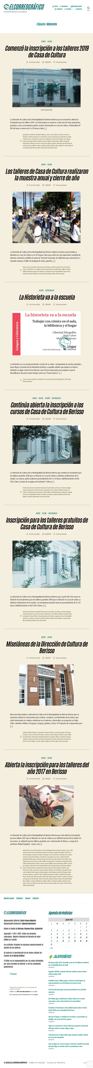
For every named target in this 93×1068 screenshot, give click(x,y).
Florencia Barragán (58, 863)
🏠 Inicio (55, 6)
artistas (25, 732)
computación (34, 139)
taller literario (33, 148)
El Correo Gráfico (35, 62)
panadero (49, 494)
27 (68, 941)
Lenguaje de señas (49, 271)
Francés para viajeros (46, 143)
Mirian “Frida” (38, 874)
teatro (45, 148)
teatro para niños (48, 883)
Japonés (64, 143)
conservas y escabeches (45, 139)
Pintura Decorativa (33, 739)
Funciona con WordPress (56, 1062)
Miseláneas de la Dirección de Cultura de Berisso (46, 647)
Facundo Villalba (48, 863)
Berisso (43, 41)
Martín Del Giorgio (62, 872)
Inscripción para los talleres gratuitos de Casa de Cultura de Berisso (46, 523)
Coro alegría (67, 139)
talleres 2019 (40, 148)
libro (63, 379)
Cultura (49, 41)
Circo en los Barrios (42, 137)
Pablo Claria (45, 876)
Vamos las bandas (63, 741)
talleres (43, 741)
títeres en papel (60, 274)
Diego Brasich (48, 269)
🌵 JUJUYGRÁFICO (59, 956)
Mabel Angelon (35, 872)
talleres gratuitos (31, 620)
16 (86, 934)
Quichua (53, 145)
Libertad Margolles (56, 379)
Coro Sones (57, 857)
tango (68, 881)
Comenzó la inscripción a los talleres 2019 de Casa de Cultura (46, 51)
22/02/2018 (48, 534)
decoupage (30, 141)
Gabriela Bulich (44, 866)
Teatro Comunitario (31, 883)
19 (63, 937)
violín (55, 148)
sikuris (31, 274)
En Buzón (47, 398)
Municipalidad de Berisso (34, 494)
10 (51, 934)
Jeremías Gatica (52, 868)
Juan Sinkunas (40, 271)
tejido (56, 741)
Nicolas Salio (30, 876)
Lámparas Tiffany (54, 737)
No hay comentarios (61, 62)
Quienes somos (9, 898)
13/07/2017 (47, 658)
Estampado (35, 737)
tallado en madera (63, 145)
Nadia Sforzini (63, 874)
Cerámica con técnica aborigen (63, 488)
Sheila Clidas (68, 879)
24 (51, 941)
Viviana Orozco (68, 883)
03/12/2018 (48, 185)
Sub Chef (28, 741)
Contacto (35, 898)
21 (74, 937)
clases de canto (39, 490)
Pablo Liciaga (52, 876)
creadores (47, 735)
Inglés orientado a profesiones (35, 868)
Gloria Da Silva (51, 866)
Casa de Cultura (54, 134)
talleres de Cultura (50, 741)
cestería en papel (32, 137)
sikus (57, 145)
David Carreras (49, 859)
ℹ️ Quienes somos (76, 6)
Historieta (59, 143)
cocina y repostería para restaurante (56, 137)
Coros (52, 490)
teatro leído (51, 148)
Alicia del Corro (27, 850)
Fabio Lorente (40, 863)
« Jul (50, 948)
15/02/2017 (48, 779)
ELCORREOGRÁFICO (18, 1062)
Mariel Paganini (52, 872)
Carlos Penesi (31, 852)
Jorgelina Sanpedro (61, 868)
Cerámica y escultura (37, 855)
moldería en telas (35, 145)
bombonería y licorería (28, 488)
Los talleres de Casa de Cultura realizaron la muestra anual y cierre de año (46, 174)
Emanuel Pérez (34, 861)
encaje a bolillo (46, 141)
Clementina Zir (63, 855)
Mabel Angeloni (44, 872)
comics (29, 139)
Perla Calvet (67, 379)
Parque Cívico (66, 271)
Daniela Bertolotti (27, 859)
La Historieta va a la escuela (46, 297)
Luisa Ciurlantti (27, 872)
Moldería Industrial (48, 874)
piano (29, 879)
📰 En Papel (67, 9)
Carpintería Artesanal (36, 267)
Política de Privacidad (37, 1062)
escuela (29, 379)
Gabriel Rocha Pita (34, 866)
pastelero (55, 494)
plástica (48, 145)
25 (57, 941)
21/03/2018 (48, 419)
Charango (45, 855)
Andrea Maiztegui (47, 850)
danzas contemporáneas (38, 859)
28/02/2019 (48, 62)
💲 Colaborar (58, 9)
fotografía (66, 141)
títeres (54, 274)
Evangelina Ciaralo (67, 861)
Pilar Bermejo (34, 879)
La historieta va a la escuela (44, 379)
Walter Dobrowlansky (28, 885)
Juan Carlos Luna (31, 870)
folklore (61, 141)
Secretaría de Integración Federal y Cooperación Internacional (55, 739)
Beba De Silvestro (56, 850)
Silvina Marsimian (27, 381)
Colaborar (19, 898)
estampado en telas (41, 492)
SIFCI (24, 741)
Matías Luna (31, 874)
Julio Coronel (39, 870)
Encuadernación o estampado (54, 861)
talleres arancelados (52, 881)
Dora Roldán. (65, 859)
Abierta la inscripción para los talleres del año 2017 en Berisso (46, 768)
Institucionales (49, 290)
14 (74, 934)
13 (68, 934)
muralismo (43, 145)
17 (51, 937)
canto (47, 134)
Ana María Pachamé (36, 850)
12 (63, 934)
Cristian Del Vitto (64, 857)
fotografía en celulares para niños (31, 143)
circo (33, 490)
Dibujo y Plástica (37, 141)
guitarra (54, 143)
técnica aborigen (47, 274)
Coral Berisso (30, 269)
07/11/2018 (47, 304)
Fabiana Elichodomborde (29, 863)
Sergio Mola (26, 274)
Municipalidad (58, 271)
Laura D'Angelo (57, 870)
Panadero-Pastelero (61, 876)
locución (28, 145)
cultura (24, 141)
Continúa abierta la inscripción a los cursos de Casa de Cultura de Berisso (46, 408)
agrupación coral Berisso (29, 134)
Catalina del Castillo (59, 852)
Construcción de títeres (57, 139)
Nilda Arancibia (38, 876)
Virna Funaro (59, 883)
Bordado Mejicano (41, 134)
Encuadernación (54, 141)
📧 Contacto (78, 9)
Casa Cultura (50, 852)
